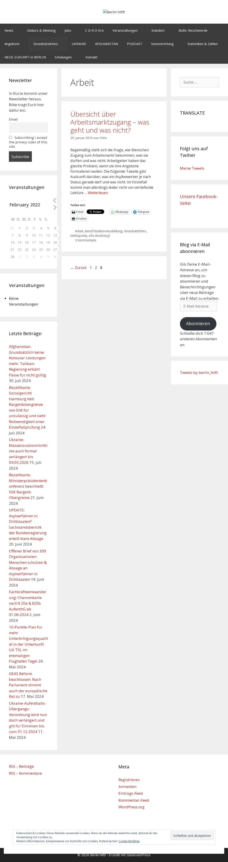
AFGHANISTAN (106, 43)
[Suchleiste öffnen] (221, 57)
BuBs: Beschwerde (193, 30)
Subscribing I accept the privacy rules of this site (28, 142)
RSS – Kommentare (25, 773)
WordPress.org (131, 806)
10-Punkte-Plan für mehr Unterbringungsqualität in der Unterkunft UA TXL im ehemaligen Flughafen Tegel (28, 644)
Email (13, 119)
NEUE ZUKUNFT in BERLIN (25, 57)
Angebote (12, 43)
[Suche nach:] (199, 82)
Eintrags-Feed (130, 793)
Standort (158, 30)
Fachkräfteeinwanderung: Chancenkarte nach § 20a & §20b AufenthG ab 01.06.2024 (27, 603)
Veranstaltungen (125, 30)
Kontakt (92, 57)
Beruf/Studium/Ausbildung (103, 231)
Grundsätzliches (45, 43)
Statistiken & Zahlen (202, 43)
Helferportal (78, 236)
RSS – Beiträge (21, 766)
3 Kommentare (85, 240)
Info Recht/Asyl (99, 236)
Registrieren (129, 779)
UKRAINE (79, 43)
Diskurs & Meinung (41, 30)
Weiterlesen (98, 192)
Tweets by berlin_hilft (199, 372)
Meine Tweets (192, 168)
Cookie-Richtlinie (129, 841)
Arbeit (79, 231)
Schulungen (63, 57)
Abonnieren (198, 323)
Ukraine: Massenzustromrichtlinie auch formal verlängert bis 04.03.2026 (28, 451)
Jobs (68, 30)
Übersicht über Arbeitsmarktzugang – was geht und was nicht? (109, 122)
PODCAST (134, 43)
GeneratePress (139, 855)
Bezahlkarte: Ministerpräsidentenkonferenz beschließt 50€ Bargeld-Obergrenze (28, 486)
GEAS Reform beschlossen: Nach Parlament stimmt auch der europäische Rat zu (28, 685)
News (8, 30)
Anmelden (127, 786)
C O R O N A (94, 30)
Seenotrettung (162, 43)
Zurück (78, 267)
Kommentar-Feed (133, 800)
